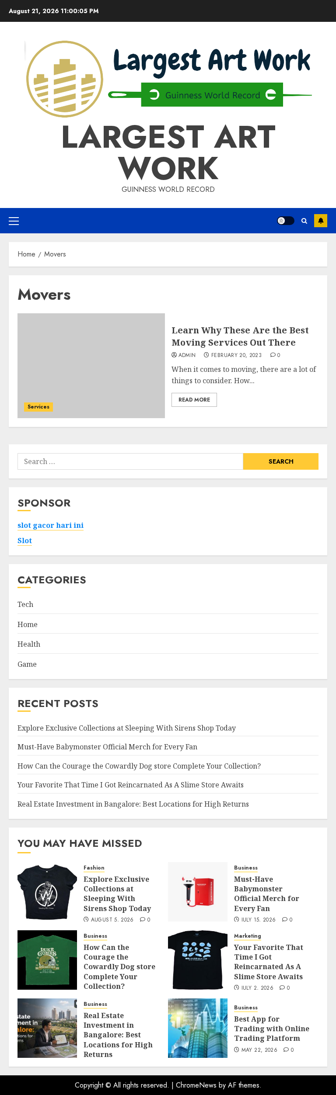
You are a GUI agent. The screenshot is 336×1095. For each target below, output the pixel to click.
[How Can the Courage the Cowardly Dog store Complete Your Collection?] (47, 960)
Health (29, 644)
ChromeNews (196, 1085)
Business (246, 868)
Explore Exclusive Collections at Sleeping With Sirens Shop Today (127, 728)
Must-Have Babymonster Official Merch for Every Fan (107, 747)
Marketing (247, 936)
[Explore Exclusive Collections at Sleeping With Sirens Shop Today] (47, 892)
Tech (25, 604)
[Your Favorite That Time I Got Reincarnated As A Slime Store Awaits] (198, 960)
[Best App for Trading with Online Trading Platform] (198, 1028)
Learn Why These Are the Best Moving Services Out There (240, 336)
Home (28, 624)
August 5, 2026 (112, 920)
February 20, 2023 (236, 355)
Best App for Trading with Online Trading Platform (271, 1028)
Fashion (94, 868)
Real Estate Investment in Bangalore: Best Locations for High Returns (133, 804)
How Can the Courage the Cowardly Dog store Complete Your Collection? (139, 766)
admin (187, 355)
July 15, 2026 (259, 920)
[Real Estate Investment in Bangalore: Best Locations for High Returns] (47, 1028)
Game (27, 664)
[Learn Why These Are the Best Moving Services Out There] (91, 365)
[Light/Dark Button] (285, 220)
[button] (14, 221)
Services (38, 407)
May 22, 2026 (259, 1050)
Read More (194, 400)
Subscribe (320, 220)
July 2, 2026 (257, 988)
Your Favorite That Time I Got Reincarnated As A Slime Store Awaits (131, 785)
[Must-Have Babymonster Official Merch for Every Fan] (198, 892)
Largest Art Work (168, 152)
